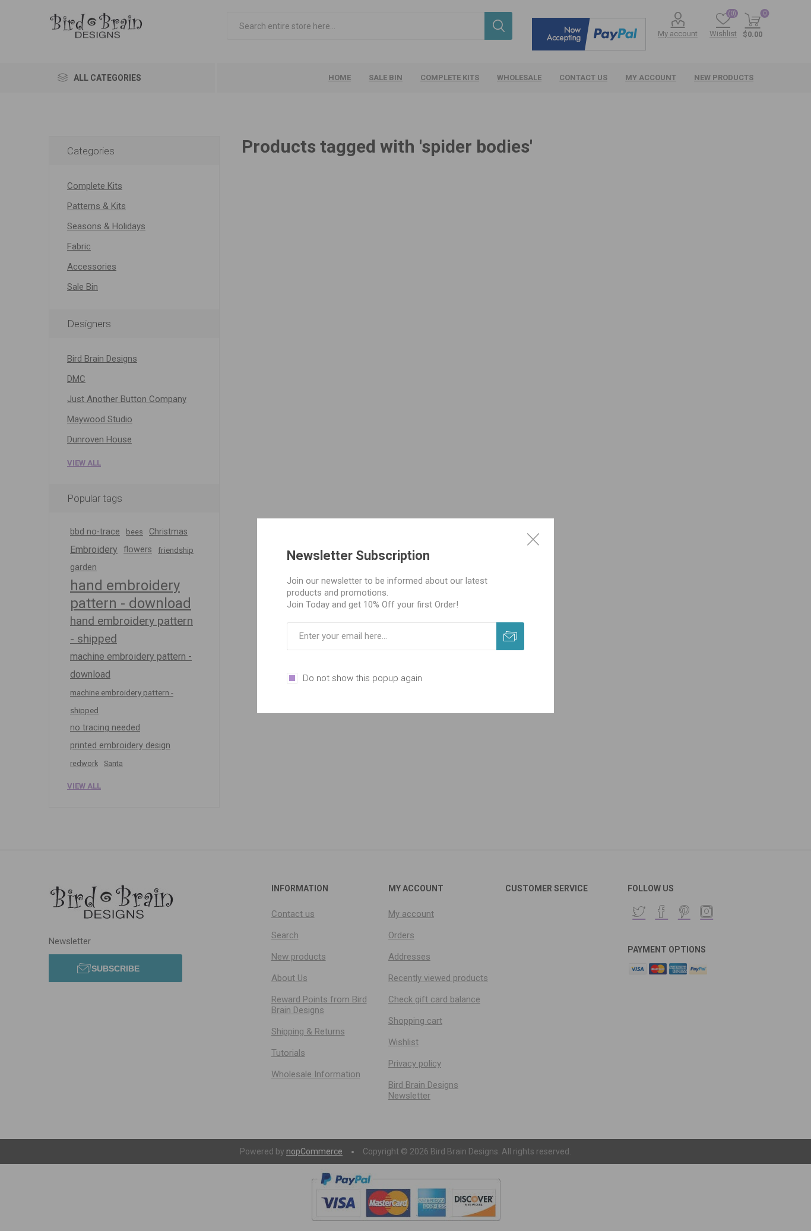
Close (533, 539)
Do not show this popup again (362, 678)
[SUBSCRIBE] (510, 636)
